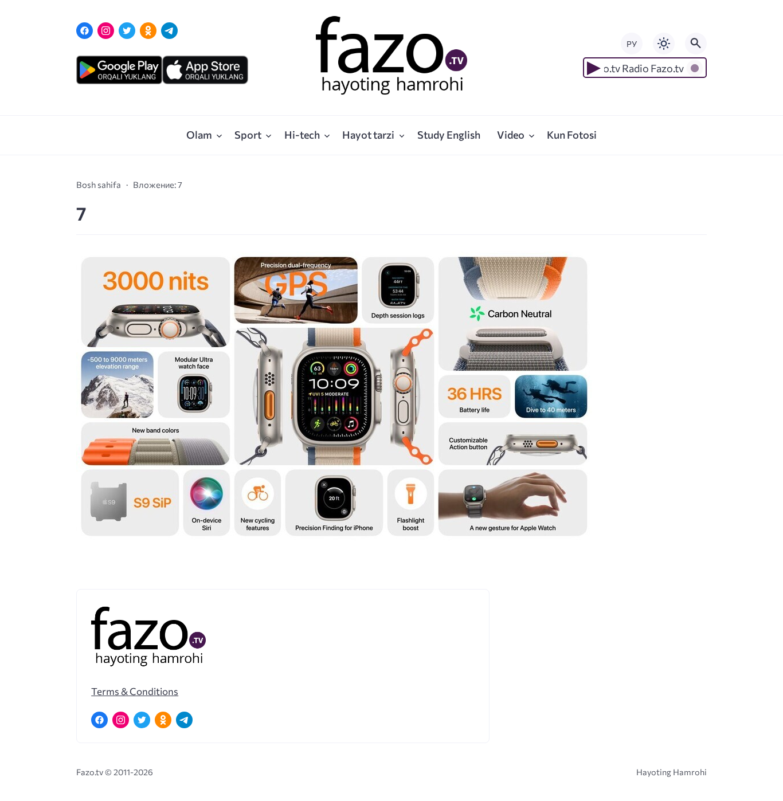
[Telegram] (169, 30)
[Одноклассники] (148, 30)
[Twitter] (127, 30)
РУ (632, 44)
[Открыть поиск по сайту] (696, 43)
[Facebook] (84, 30)
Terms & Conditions (134, 691)
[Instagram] (105, 30)
